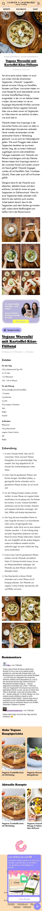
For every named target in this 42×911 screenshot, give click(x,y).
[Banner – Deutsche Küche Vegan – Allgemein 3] (21, 311)
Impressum (17, 907)
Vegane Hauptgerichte (12, 57)
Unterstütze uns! (22, 904)
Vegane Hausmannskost (29, 57)
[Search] (3, 3)
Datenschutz (27, 907)
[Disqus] (21, 690)
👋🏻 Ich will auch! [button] (24, 899)
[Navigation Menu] (38, 3)
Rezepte (6, 9)
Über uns (33, 904)
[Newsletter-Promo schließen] (37, 906)
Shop (35, 9)
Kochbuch (21, 9)
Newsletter (11, 904)
